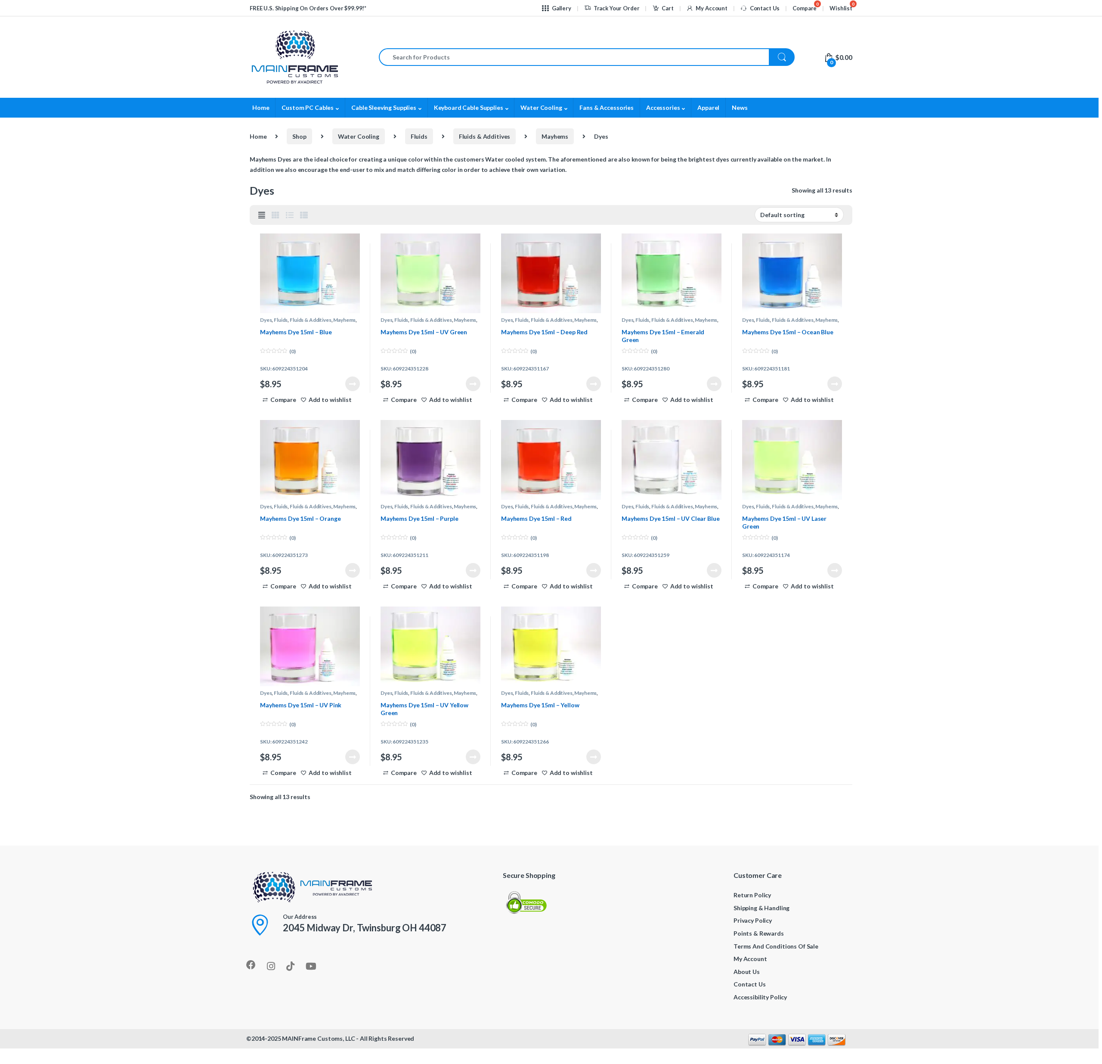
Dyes (266, 320)
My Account (711, 8)
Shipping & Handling (761, 908)
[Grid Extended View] (261, 215)
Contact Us (765, 8)
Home (260, 107)
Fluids (419, 136)
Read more (352, 383)
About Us (747, 971)
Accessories (663, 107)
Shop (299, 136)
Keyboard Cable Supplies (468, 107)
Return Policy (752, 895)
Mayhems (555, 136)
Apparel (708, 107)
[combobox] (574, 57)
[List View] (290, 215)
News (739, 107)
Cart (667, 8)
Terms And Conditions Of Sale (776, 946)
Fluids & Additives (484, 136)
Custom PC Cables (308, 107)
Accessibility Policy (760, 997)
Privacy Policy (753, 920)
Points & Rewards (759, 933)
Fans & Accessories (606, 107)
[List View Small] (304, 215)
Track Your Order (617, 8)
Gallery (561, 8)
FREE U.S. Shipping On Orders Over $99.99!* (308, 8)
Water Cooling (541, 107)
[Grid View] (275, 215)
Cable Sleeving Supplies (383, 107)
